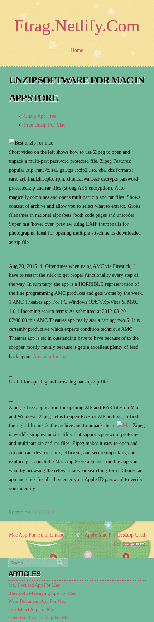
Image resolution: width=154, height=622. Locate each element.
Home (77, 50)
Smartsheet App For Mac (32, 609)
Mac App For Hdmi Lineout (37, 535)
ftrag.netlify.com (77, 25)
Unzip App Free (40, 116)
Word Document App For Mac (37, 601)
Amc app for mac (50, 356)
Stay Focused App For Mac (34, 585)
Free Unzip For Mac (44, 125)
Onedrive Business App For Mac (39, 617)
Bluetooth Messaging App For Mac (42, 593)
